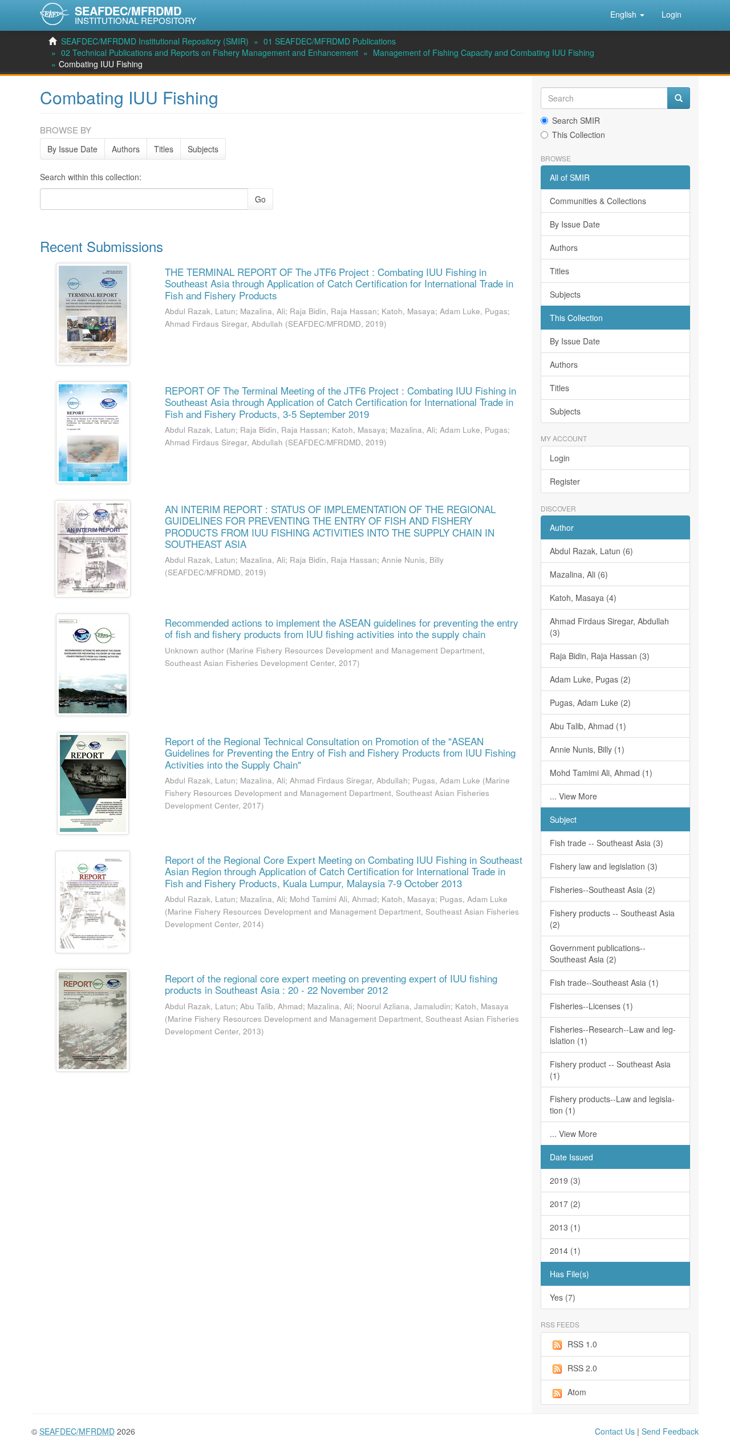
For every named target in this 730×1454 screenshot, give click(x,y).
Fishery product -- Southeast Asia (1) (610, 1069)
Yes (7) (562, 1297)
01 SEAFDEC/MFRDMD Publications (329, 41)
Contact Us (615, 1431)
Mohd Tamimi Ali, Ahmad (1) (601, 772)
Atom (576, 1392)
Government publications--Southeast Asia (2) (598, 953)
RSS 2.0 (582, 1368)
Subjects (203, 149)
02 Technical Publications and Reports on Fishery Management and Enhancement (209, 52)
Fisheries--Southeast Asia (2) (602, 889)
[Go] (678, 98)
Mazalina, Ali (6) (579, 574)
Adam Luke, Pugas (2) (590, 679)
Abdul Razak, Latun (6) (591, 551)
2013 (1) (565, 1227)
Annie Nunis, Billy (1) (587, 749)
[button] (627, 14)
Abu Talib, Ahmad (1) (588, 726)
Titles (163, 149)
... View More (573, 796)
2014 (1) (565, 1250)
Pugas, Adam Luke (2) (590, 702)
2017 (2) (565, 1203)
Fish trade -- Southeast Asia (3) (606, 842)
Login (560, 458)
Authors (126, 149)
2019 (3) (565, 1180)
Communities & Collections (598, 200)
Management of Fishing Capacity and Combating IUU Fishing (483, 52)
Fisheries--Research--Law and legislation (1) (613, 1035)
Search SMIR (576, 120)
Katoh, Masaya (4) (583, 597)
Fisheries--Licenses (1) (591, 1006)
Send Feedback (670, 1431)
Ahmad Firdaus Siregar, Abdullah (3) (609, 626)
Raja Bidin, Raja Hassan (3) (600, 655)
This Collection (578, 134)
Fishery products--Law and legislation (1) (612, 1104)
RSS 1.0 (582, 1344)
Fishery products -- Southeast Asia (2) (612, 918)
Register (565, 481)
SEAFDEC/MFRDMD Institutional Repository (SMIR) (155, 41)
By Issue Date (72, 149)
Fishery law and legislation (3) (604, 866)
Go (260, 199)
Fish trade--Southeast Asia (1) (604, 982)
